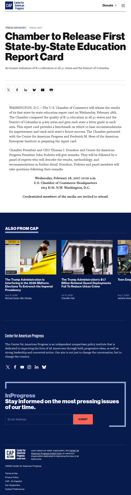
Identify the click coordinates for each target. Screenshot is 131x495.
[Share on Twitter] (8, 90)
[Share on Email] (42, 90)
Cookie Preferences (14, 489)
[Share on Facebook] (17, 90)
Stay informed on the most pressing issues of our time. (62, 401)
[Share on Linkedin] (25, 90)
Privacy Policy (12, 477)
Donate (108, 5)
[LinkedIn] (36, 367)
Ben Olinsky (26, 298)
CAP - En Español (13, 481)
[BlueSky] (44, 367)
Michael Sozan (12, 298)
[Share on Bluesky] (34, 90)
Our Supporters (12, 485)
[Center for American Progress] (9, 5)
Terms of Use (11, 473)
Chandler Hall (68, 298)
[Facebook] (15, 367)
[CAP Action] (16, 454)
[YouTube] (22, 367)
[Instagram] (29, 367)
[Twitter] (8, 367)
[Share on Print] (51, 90)
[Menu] (123, 5)
